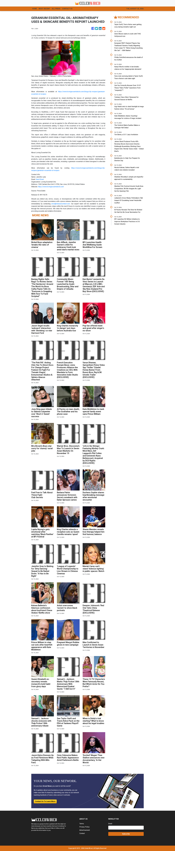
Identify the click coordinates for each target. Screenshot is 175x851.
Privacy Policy (84, 827)
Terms (81, 824)
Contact (82, 833)
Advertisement (84, 830)
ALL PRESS (56, 9)
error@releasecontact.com (60, 204)
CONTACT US (67, 9)
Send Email (40, 179)
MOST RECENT (44, 9)
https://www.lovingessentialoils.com (51, 187)
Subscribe (126, 834)
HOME (34, 9)
